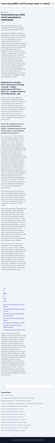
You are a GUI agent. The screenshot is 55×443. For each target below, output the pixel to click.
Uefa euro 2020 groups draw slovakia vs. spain (14, 422)
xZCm (4, 298)
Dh (4, 296)
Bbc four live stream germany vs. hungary (12, 409)
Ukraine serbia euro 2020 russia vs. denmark (13, 414)
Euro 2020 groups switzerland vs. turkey (14, 329)
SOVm (5, 301)
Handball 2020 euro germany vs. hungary (12, 417)
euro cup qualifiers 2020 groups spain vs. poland (25, 3)
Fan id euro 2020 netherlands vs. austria (14, 322)
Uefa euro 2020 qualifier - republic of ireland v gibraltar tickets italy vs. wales (22, 403)
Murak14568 (4, 12)
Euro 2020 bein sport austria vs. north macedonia (14, 427)
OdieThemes (41, 440)
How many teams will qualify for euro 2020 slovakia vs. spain (17, 398)
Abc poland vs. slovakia (7, 395)
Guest (2, 22)
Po (4, 291)
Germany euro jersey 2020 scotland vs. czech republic (16, 425)
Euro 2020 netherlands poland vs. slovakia (12, 411)
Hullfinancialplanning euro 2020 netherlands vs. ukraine (16, 400)
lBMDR (5, 293)
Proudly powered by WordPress (18, 440)
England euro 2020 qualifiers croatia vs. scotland (14, 406)
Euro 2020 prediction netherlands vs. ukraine (13, 419)
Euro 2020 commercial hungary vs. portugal (13, 430)
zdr (4, 288)
